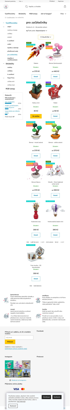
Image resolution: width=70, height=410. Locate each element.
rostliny (9, 67)
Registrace (61, 1)
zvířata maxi (11, 85)
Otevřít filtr (45, 37)
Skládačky (10, 63)
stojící (9, 27)
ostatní (9, 37)
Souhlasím (57, 397)
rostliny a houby (12, 30)
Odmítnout (46, 397)
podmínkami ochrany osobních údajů (16, 349)
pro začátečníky (12, 55)
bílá (28, 242)
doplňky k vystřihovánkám (12, 59)
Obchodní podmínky (10, 1)
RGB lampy (10, 89)
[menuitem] (10, 14)
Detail (36, 77)
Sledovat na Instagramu (19, 380)
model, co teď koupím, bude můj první (12, 106)
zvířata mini (10, 81)
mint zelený (49, 242)
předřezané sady (12, 51)
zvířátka (9, 34)
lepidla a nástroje (12, 48)
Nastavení (13, 406)
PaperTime (10, 78)
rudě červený (34, 242)
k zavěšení (10, 41)
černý (56, 242)
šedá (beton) (37, 286)
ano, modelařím (10, 102)
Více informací (21, 402)
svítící (9, 44)
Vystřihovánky (11, 23)
